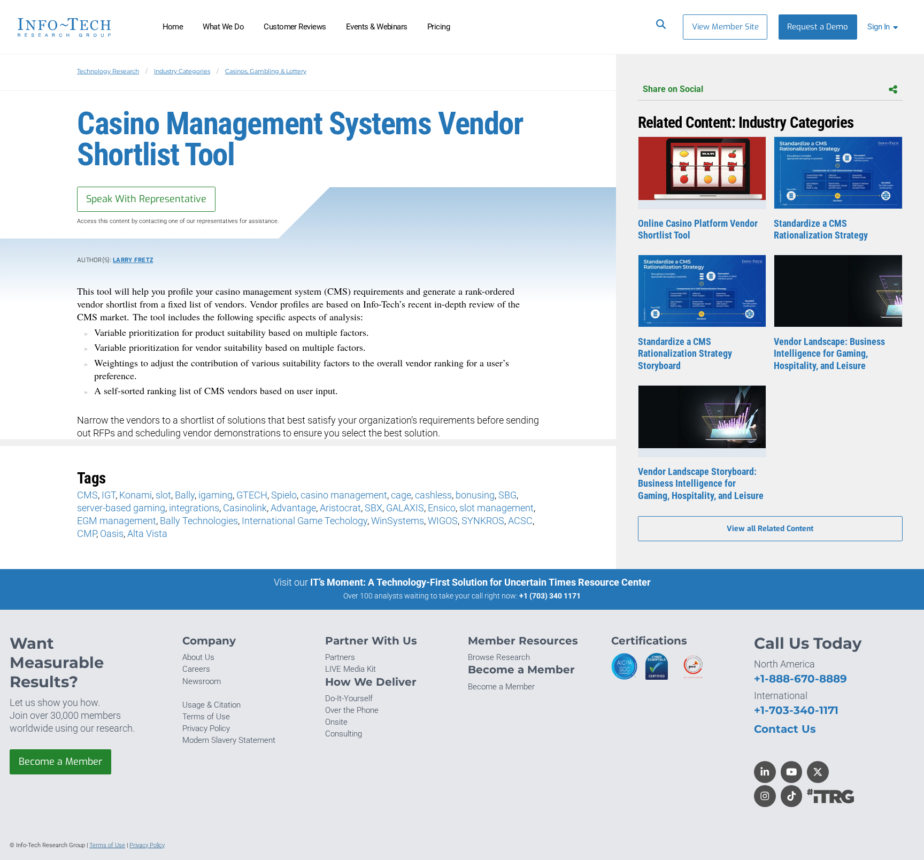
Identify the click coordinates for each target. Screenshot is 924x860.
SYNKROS (482, 520)
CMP (86, 533)
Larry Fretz (133, 260)
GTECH (251, 495)
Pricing (438, 27)
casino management (344, 495)
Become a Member (60, 761)
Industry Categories (182, 71)
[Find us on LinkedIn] (765, 772)
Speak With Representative (146, 199)
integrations (194, 507)
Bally (185, 495)
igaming (215, 495)
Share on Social (673, 89)
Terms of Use (206, 716)
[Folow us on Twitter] (818, 772)
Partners (340, 657)
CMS (87, 495)
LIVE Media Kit (350, 669)
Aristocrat (340, 507)
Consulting (343, 734)
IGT (109, 495)
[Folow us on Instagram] (765, 796)
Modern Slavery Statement (228, 740)
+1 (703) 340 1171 (550, 596)
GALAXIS (405, 507)
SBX (373, 507)
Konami (135, 495)
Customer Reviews (295, 27)
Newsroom (201, 681)
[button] (884, 27)
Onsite (336, 722)
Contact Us (785, 728)
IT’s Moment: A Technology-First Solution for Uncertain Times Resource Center (480, 582)
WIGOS (443, 520)
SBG (507, 495)
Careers (196, 669)
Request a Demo (817, 26)
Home (173, 27)
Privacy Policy (206, 728)
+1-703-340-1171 (796, 710)
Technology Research (108, 71)
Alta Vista (147, 533)
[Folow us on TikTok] (792, 796)
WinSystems (397, 520)
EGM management (116, 520)
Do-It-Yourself (349, 698)
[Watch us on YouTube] (792, 772)
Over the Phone (352, 710)
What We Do (223, 27)
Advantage (293, 507)
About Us (198, 657)
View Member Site (725, 26)
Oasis (112, 533)
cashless (433, 495)
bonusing (475, 495)
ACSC (520, 520)
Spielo (284, 495)
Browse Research (499, 657)
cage (401, 495)
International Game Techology (304, 520)
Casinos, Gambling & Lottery (265, 71)
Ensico (442, 507)
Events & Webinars (376, 27)
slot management (496, 507)
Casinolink (245, 507)
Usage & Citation (211, 705)
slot (163, 495)
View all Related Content (770, 529)
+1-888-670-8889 (800, 678)
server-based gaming (121, 507)
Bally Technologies (199, 520)
